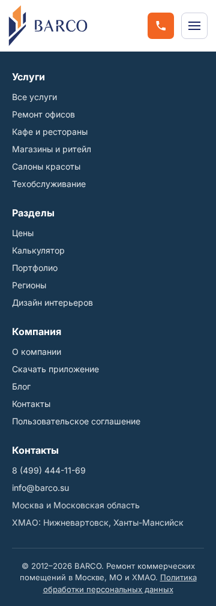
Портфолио (35, 268)
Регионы (29, 285)
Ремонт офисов (43, 114)
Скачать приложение (55, 369)
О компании (36, 351)
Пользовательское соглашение (76, 421)
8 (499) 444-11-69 (49, 470)
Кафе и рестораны (50, 131)
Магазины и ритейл (51, 149)
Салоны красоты (46, 166)
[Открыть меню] (194, 26)
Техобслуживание (49, 184)
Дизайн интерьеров (52, 302)
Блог (21, 386)
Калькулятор (38, 250)
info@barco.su (40, 488)
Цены (23, 233)
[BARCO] (48, 25)
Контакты (31, 404)
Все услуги (34, 97)
